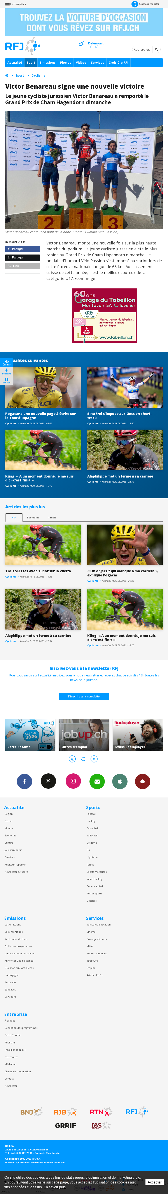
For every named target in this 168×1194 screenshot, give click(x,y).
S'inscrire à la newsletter (84, 696)
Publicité (10, 1042)
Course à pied (95, 886)
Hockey (91, 821)
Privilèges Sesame (97, 939)
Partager (17, 249)
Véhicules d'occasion (99, 924)
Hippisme (92, 857)
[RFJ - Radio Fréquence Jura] (137, 1111)
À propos (10, 1020)
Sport (31, 62)
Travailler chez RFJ (15, 1049)
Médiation (10, 1064)
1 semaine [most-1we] (33, 517)
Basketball (92, 828)
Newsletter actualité (16, 871)
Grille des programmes (18, 946)
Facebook (24, 781)
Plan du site (53, 1153)
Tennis (90, 864)
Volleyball (92, 835)
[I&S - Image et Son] (101, 1125)
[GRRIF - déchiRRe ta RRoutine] (65, 1125)
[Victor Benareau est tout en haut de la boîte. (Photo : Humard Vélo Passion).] (84, 170)
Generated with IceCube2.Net (48, 1162)
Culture (9, 842)
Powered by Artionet (17, 1162)
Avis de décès (94, 975)
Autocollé (10, 982)
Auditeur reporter (15, 864)
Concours (10, 996)
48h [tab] (14, 517)
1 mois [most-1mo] (52, 517)
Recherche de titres (16, 939)
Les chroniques (14, 931)
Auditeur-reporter (149, 4)
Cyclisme (39, 75)
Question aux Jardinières (19, 967)
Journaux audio (13, 849)
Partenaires (11, 1056)
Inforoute (92, 960)
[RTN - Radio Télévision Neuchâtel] (101, 1111)
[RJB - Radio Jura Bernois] (65, 1111)
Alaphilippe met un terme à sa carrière (120, 476)
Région (9, 813)
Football (91, 813)
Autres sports (94, 893)
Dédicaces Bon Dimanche (20, 953)
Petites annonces (97, 953)
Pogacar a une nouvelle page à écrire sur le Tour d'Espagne (40, 415)
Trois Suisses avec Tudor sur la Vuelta (38, 571)
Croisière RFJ (118, 62)
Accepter (154, 1182)
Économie (10, 835)
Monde (9, 828)
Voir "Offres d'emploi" (51, 735)
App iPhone (120, 781)
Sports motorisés (97, 871)
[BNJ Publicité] (30, 1111)
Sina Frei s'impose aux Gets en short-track (119, 415)
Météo (90, 946)
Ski (88, 849)
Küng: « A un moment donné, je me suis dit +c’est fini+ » (39, 478)
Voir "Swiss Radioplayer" (105, 735)
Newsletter (11, 1085)
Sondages (10, 989)
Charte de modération (18, 1071)
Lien (15, 266)
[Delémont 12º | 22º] (81, 39)
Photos (65, 62)
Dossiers (9, 857)
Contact (9, 1078)
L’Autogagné (12, 975)
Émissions (48, 62)
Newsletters (97, 781)
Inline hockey (94, 879)
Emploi (91, 967)
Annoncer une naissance (19, 960)
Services (97, 62)
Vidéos (81, 62)
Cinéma (91, 931)
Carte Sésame (13, 1035)
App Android (142, 781)
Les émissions (13, 924)
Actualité (14, 62)
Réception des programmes (21, 1027)
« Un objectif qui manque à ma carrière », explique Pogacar (123, 573)
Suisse (8, 821)
